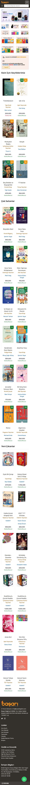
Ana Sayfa (4, 728)
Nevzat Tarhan (8, 316)
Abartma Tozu (22, 348)
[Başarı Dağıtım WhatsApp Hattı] (24, 779)
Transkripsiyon (8, 101)
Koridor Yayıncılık (22, 432)
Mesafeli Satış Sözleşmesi (8, 756)
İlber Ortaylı (8, 394)
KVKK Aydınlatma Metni (8, 750)
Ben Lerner (8, 110)
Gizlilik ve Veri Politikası (7, 752)
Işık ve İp (22, 101)
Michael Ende (8, 435)
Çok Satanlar (4, 732)
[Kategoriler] (2, 6)
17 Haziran (21, 183)
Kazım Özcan (22, 521)
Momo (8, 428)
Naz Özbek (8, 482)
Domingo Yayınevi (21, 233)
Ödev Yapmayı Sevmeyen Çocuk (22, 270)
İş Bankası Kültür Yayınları (8, 147)
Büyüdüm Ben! (8, 229)
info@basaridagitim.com (19, 709)
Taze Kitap (22, 313)
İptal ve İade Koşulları (7, 758)
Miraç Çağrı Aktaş (8, 355)
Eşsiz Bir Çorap (8, 474)
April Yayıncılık (21, 105)
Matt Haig (22, 236)
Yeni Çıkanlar (4, 730)
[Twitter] (2, 718)
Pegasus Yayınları (8, 432)
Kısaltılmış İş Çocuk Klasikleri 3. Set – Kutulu (22, 598)
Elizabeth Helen (22, 564)
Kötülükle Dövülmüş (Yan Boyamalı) (22, 557)
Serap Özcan (22, 524)
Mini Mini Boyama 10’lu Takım (21, 639)
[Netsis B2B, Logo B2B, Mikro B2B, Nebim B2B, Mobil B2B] (15, 783)
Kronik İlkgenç (8, 233)
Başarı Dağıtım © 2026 (8, 711)
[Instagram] (5, 718)
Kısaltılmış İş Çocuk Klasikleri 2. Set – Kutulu (8, 598)
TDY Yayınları (8, 682)
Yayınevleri (4, 734)
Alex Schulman (22, 190)
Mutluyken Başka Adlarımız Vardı (8, 144)
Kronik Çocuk (8, 391)
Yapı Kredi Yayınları (8, 106)
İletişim (3, 740)
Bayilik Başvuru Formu (7, 738)
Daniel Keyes (22, 435)
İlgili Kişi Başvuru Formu (7, 754)
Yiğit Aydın (8, 190)
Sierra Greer (8, 644)
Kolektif (22, 482)
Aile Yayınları (22, 272)
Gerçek (22, 142)
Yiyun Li (8, 151)
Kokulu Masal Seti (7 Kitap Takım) (22, 476)
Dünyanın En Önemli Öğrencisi (22, 311)
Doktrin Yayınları (22, 518)
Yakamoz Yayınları (21, 479)
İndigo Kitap (8, 352)
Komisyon (22, 646)
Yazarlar (3, 736)
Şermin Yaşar (8, 236)
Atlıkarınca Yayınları (8, 561)
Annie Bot (8, 637)
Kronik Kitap (8, 187)
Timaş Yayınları (22, 187)
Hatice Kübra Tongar (22, 276)
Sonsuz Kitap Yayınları (22, 561)
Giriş (27, 2)
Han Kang (22, 108)
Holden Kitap (22, 146)
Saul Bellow (22, 149)
